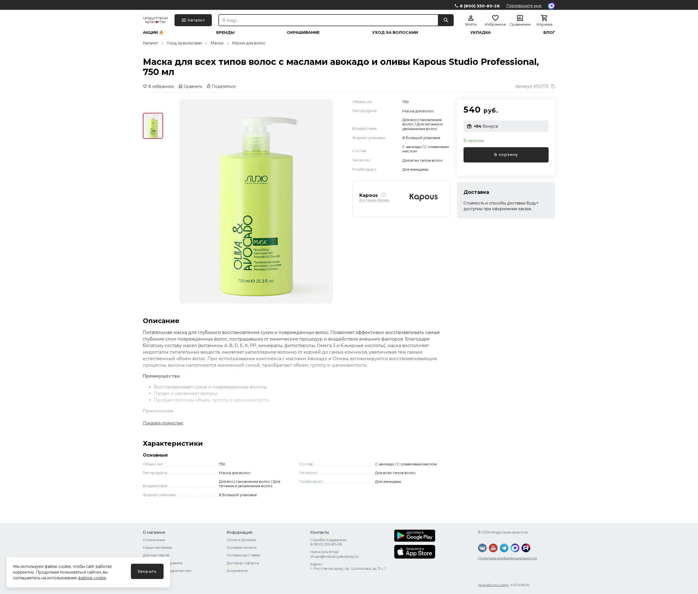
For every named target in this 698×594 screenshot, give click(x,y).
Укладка (480, 32)
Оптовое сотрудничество (167, 570)
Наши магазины (157, 547)
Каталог (150, 43)
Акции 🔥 (153, 32)
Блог (549, 32)
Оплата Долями (241, 540)
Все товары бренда (374, 200)
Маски (216, 43)
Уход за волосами (395, 32)
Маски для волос (249, 43)
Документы (237, 570)
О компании (154, 540)
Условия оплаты (242, 547)
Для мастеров (156, 555)
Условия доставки (243, 555)
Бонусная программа (162, 563)
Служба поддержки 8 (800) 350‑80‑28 (328, 542)
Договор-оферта (243, 563)
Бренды (225, 32)
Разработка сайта (493, 585)
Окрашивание (303, 32)
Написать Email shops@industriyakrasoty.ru (334, 554)
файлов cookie (92, 577)
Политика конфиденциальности (507, 558)
